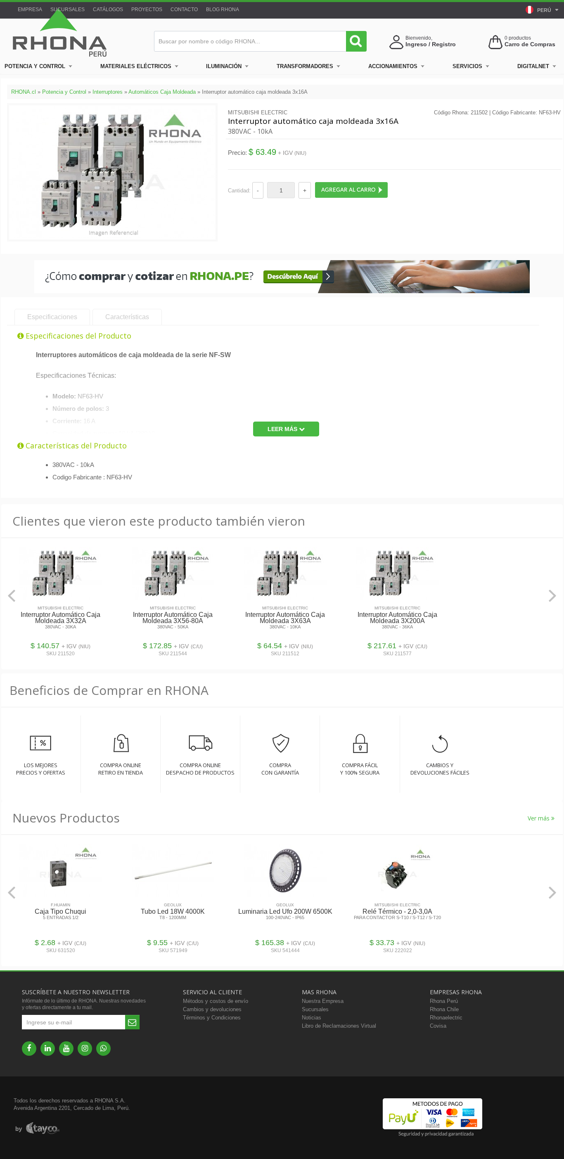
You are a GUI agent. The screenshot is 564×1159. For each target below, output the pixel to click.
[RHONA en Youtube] (66, 1048)
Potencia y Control (35, 66)
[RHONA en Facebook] (29, 1048)
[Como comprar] (282, 291)
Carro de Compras (530, 44)
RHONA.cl (23, 92)
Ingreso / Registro (430, 44)
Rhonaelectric (446, 1017)
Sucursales (67, 9)
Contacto (184, 9)
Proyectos (146, 9)
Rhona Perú (444, 1001)
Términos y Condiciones (212, 1017)
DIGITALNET (533, 66)
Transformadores (305, 66)
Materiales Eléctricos (135, 66)
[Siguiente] (552, 595)
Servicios (467, 66)
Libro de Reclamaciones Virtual (339, 1026)
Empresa (30, 9)
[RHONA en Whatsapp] (103, 1048)
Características (127, 316)
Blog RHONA (222, 9)
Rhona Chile (444, 1009)
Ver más (539, 818)
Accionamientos (392, 66)
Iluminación (224, 66)
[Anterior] (11, 595)
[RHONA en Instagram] (85, 1048)
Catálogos (108, 9)
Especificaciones (52, 316)
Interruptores (107, 92)
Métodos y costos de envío (215, 1001)
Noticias (311, 1017)
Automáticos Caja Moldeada (162, 92)
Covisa (438, 1026)
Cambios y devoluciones (212, 1009)
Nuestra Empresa (323, 1001)
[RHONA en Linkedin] (47, 1048)
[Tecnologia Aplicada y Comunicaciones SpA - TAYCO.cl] (37, 1128)
